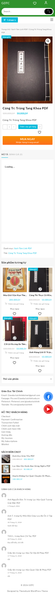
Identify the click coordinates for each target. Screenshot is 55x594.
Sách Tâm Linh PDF (19, 29)
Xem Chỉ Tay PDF (28, 536)
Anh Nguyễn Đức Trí (17, 499)
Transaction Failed (10, 422)
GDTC (5, 3)
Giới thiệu (6, 432)
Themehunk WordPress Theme (33, 591)
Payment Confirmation (12, 419)
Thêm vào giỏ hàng (28, 127)
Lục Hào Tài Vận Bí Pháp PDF (35, 553)
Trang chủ (5, 29)
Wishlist (5, 444)
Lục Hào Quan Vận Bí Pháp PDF (36, 570)
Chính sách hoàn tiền (11, 429)
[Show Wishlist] (35, 3)
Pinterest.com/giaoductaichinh (25, 401)
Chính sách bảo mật (10, 426)
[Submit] (48, 11)
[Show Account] (46, 3)
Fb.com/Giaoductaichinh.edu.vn (24, 398)
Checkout (5, 416)
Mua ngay (14, 309)
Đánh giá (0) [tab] (16, 154)
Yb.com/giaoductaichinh (21, 404)
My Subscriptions (9, 441)
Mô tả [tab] (4, 154)
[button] (48, 41)
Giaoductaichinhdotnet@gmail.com (24, 395)
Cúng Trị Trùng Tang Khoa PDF (22, 253)
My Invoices (7, 438)
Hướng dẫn (6, 435)
